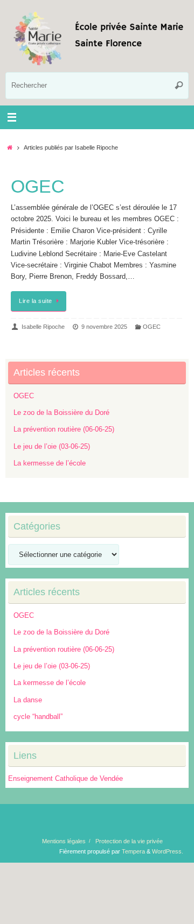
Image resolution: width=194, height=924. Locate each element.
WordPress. (167, 851)
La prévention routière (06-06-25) (63, 429)
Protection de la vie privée (129, 841)
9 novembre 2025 (104, 326)
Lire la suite (35, 301)
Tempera (133, 851)
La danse (27, 700)
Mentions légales (64, 841)
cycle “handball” (38, 717)
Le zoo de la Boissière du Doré (61, 413)
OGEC (38, 186)
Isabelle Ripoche (43, 326)
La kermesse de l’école (49, 463)
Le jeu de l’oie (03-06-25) (51, 446)
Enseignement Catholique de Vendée (65, 778)
